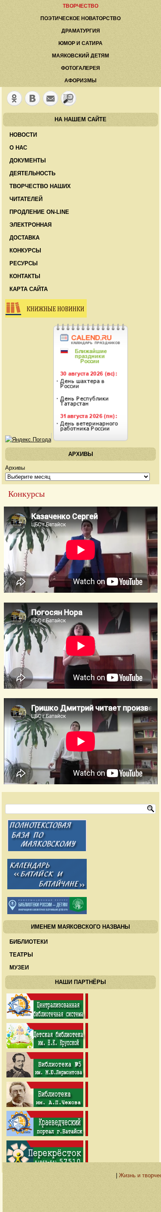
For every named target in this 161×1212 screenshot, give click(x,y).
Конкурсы (25, 250)
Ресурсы (23, 263)
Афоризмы (80, 81)
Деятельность (32, 173)
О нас (18, 147)
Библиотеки (28, 942)
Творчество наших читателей (40, 192)
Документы (27, 160)
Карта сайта (28, 289)
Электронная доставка (30, 231)
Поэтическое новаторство (80, 18)
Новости (23, 135)
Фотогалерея (80, 68)
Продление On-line (39, 212)
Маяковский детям (80, 56)
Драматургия (80, 31)
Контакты (24, 276)
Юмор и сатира (80, 43)
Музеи (19, 967)
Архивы (15, 468)
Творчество (80, 6)
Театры (21, 954)
